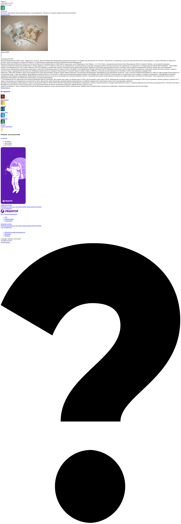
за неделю (4, 138)
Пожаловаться (5, 14)
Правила (7, 235)
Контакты (8, 234)
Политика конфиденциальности (15, 232)
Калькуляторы (9, 219)
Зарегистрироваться (10, 214)
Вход (2, 214)
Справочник (9, 221)
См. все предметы (6, 126)
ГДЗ (6, 217)
